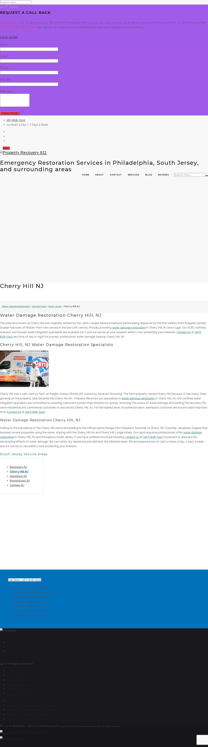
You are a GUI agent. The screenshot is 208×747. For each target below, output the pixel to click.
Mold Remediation (18, 679)
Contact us (184, 332)
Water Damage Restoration (16, 306)
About (99, 175)
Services (133, 175)
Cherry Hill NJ (19, 471)
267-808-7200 (15, 120)
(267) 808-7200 (35, 412)
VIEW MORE (9, 37)
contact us (132, 437)
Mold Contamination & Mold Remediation (32, 700)
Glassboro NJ (18, 476)
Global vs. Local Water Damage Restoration (34, 718)
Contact (116, 175)
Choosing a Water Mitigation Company (31, 709)
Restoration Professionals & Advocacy (31, 705)
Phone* (4, 67)
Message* (6, 91)
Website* (5, 79)
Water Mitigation (17, 670)
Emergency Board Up (20, 689)
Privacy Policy (129, 726)
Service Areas (39, 306)
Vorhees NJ (17, 485)
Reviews (163, 175)
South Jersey (55, 306)
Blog (148, 175)
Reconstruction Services (22, 693)
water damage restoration (128, 327)
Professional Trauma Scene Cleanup (29, 714)
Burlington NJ (18, 467)
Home (85, 175)
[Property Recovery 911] (104, 152)
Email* (4, 56)
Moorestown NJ (20, 480)
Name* (4, 44)
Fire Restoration (16, 675)
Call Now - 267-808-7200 (24, 579)
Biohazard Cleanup (18, 684)
